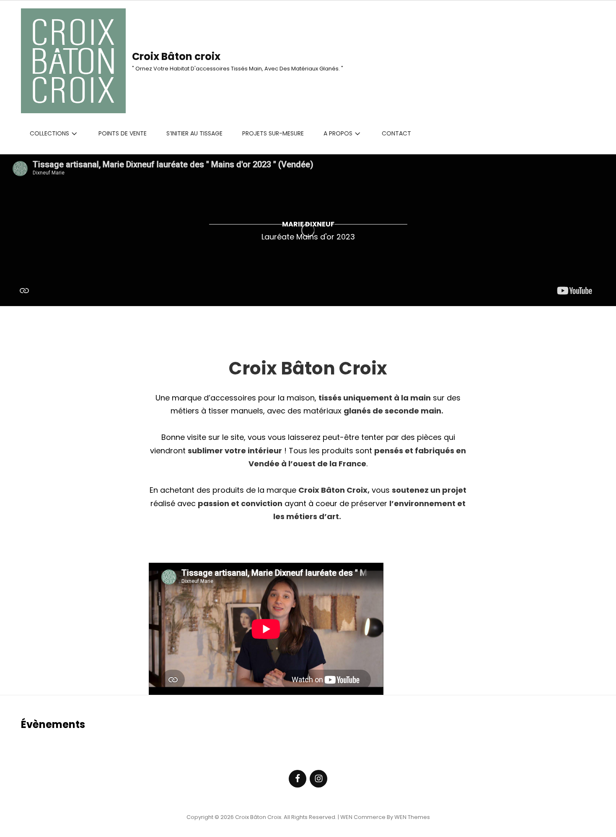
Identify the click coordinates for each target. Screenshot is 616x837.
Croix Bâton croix (176, 56)
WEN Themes (412, 817)
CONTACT (396, 133)
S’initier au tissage (194, 133)
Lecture (308, 282)
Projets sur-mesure (273, 133)
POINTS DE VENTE (122, 133)
